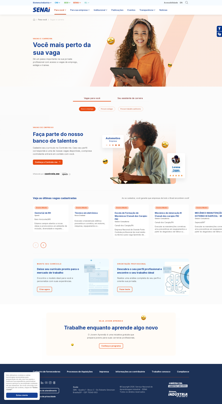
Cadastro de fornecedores (46, 371)
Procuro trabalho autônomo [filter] (130, 109)
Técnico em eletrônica (84, 205)
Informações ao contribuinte (130, 371)
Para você (42, 20)
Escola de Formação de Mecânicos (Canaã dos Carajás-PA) (130, 207)
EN (181, 3)
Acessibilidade (171, 3)
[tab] (42, 2)
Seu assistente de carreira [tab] (130, 98)
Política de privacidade (45, 396)
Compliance (183, 371)
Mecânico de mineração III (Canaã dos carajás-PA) (170, 207)
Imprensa (104, 371)
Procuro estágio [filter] (107, 109)
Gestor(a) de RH (41, 205)
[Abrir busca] (186, 2)
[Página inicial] (41, 11)
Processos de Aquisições (80, 371)
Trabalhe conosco (161, 371)
